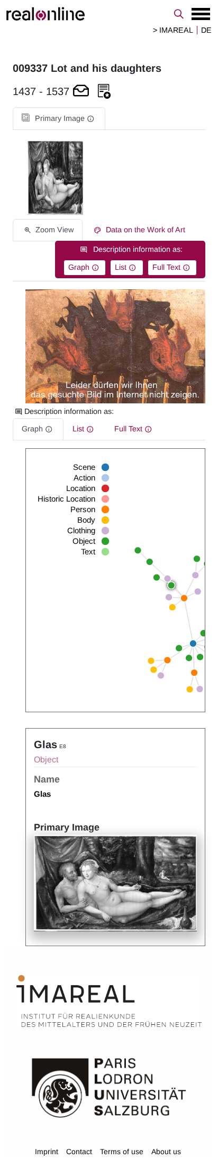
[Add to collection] (104, 91)
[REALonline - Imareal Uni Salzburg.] (109, 14)
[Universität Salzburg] (109, 1087)
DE (206, 30)
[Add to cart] (81, 91)
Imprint (46, 1151)
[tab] (59, 118)
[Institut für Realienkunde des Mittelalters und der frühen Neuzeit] (109, 1001)
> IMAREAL (173, 30)
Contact (79, 1151)
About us (166, 1151)
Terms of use (121, 1151)
